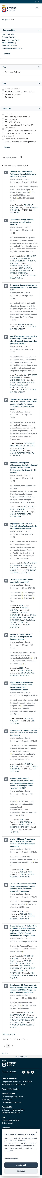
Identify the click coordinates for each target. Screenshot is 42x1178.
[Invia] (21, 157)
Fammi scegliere (11, 1158)
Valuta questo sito (21, 1056)
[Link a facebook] (23, 1072)
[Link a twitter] (28, 1072)
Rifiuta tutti (21, 1171)
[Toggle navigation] (37, 8)
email (10, 1123)
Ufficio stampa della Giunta (12, 1096)
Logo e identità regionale (11, 1102)
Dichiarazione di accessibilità (13, 1110)
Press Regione (7, 1099)
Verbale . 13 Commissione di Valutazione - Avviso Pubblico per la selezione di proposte (23, 174)
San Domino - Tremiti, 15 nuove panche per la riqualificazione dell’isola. (21, 222)
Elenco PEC (6, 1089)
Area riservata (10, 1072)
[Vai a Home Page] (9, 8)
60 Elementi (10, 1034)
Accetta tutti (21, 1165)
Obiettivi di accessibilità (11, 1112)
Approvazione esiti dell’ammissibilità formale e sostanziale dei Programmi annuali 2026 (23, 733)
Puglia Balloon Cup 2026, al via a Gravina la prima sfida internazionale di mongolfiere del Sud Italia (23, 526)
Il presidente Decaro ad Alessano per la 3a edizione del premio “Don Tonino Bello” (24, 287)
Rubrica (15, 1089)
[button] (21, 30)
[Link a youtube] (32, 1072)
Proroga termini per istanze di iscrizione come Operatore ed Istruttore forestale (21, 637)
